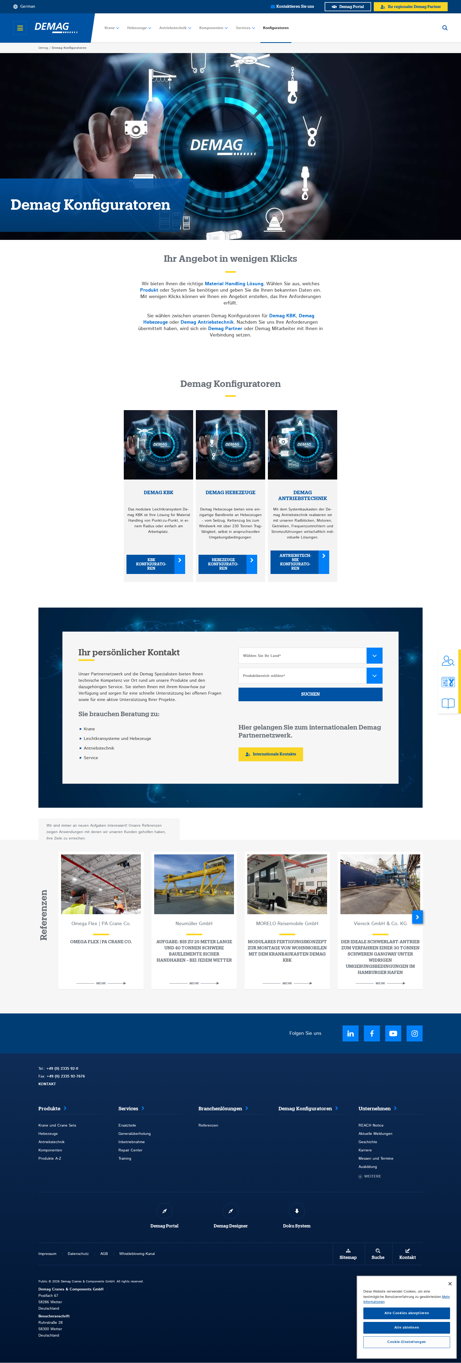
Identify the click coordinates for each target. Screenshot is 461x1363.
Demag (43, 48)
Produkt (149, 290)
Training (124, 1158)
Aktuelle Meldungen (375, 1133)
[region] (407, 1317)
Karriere (365, 1150)
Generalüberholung (134, 1133)
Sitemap (348, 1257)
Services (243, 28)
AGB (104, 1254)
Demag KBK (282, 315)
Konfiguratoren (276, 28)
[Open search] (445, 28)
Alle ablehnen (406, 1327)
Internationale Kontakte (274, 754)
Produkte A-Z (49, 1158)
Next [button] (417, 917)
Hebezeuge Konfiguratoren (223, 564)
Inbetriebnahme (131, 1142)
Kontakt (407, 1257)
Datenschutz (78, 1254)
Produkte (49, 1108)
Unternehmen (375, 1108)
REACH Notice (371, 1125)
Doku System (297, 1226)
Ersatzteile (127, 1125)
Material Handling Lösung (234, 283)
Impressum (47, 1254)
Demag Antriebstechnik (207, 322)
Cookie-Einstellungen (406, 1342)
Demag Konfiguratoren (305, 1108)
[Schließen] (450, 1284)
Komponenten (211, 28)
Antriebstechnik (173, 28)
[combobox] (311, 656)
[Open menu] (20, 28)
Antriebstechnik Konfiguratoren (295, 562)
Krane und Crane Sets (57, 1125)
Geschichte (368, 1142)
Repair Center (130, 1150)
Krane (110, 28)
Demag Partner (225, 328)
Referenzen (208, 1125)
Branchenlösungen (220, 1108)
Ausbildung (368, 1167)
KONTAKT (47, 1084)
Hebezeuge (137, 28)
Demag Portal (164, 1226)
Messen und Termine (376, 1158)
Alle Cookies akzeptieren (406, 1313)
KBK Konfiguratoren (151, 564)
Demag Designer (231, 1226)
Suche (378, 1257)
